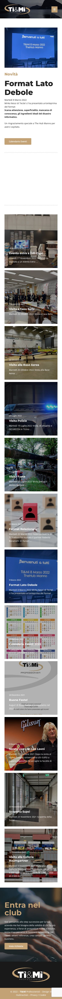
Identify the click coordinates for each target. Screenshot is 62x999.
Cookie (42, 995)
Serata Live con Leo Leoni (27, 749)
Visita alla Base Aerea (24, 365)
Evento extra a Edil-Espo (26, 253)
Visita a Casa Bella (21, 309)
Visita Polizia (18, 420)
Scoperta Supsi (19, 811)
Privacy (33, 995)
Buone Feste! (18, 700)
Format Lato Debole (23, 585)
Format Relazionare (23, 529)
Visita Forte (17, 476)
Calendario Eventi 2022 (25, 644)
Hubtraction (22, 995)
